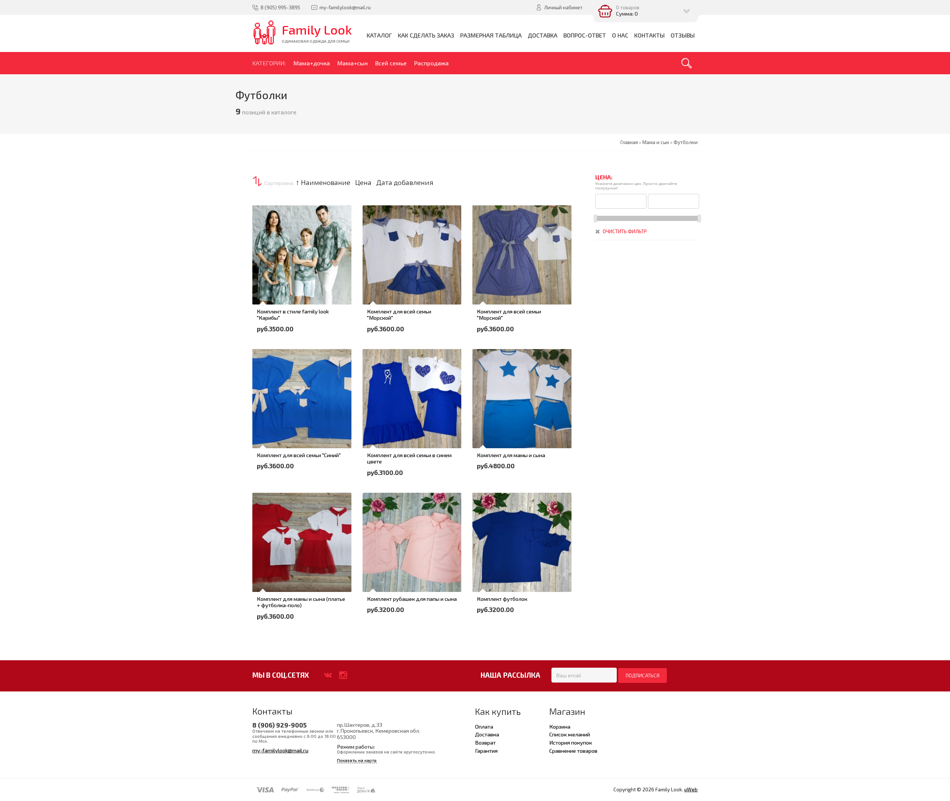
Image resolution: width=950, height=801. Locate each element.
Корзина (559, 726)
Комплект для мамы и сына (511, 455)
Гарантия (486, 750)
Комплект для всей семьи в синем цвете (409, 458)
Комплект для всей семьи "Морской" (399, 314)
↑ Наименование (323, 182)
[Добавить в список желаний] (262, 262)
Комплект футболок (502, 598)
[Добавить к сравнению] (262, 283)
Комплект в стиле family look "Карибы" (293, 314)
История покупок (570, 742)
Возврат (485, 742)
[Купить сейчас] (262, 221)
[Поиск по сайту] (686, 63)
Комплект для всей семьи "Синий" (299, 455)
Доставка (487, 734)
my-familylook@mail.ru (280, 750)
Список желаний (569, 734)
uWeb (691, 789)
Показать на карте (357, 760)
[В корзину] (262, 242)
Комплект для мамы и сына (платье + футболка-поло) (301, 602)
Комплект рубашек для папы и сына (412, 598)
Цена (363, 182)
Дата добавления (404, 182)
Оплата (484, 726)
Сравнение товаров (573, 750)
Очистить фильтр (625, 231)
